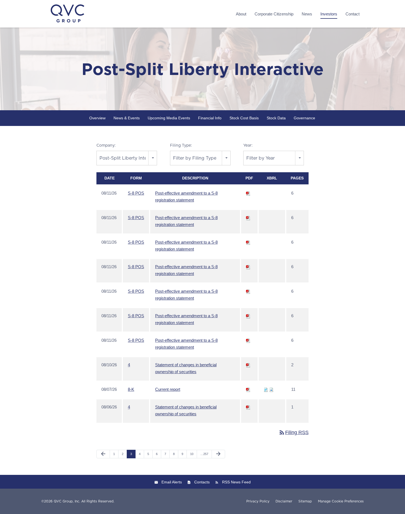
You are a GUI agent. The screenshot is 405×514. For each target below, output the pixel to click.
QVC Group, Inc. (67, 501)
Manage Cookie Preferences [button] (341, 501)
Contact (352, 14)
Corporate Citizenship (274, 14)
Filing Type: (181, 145)
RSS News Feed (236, 482)
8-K (131, 389)
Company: (106, 145)
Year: (248, 145)
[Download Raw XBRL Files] (271, 389)
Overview (97, 118)
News (307, 14)
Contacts (202, 482)
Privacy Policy (257, 501)
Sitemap (305, 501)
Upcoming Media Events (169, 118)
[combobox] (126, 158)
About (241, 14)
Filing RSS (294, 432)
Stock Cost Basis (244, 118)
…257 (204, 454)
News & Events (127, 118)
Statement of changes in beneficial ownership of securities (186, 368)
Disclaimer (284, 501)
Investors (328, 14)
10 (191, 454)
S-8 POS (136, 193)
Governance (304, 118)
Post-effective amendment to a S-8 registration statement (186, 196)
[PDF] (248, 193)
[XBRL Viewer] (266, 389)
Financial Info (210, 118)
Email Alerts (171, 482)
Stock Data (276, 118)
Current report (167, 389)
